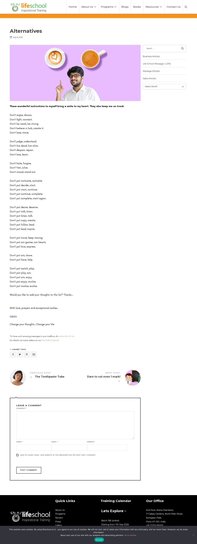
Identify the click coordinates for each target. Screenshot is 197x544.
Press (58, 521)
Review (59, 517)
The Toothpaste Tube (42, 378)
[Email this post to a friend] (33, 354)
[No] (193, 534)
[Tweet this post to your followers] (20, 354)
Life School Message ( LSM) (157, 63)
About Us (60, 510)
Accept (99, 540)
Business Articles (151, 56)
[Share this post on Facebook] (13, 354)
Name (19, 442)
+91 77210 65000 (154, 525)
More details (130, 535)
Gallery (58, 525)
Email (55, 442)
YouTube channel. (50, 340)
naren (13, 316)
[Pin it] (27, 354)
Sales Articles (149, 78)
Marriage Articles (151, 71)
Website (90, 442)
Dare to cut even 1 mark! (108, 378)
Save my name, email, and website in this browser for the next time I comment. (58, 455)
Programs (60, 514)
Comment (21, 408)
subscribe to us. (66, 336)
